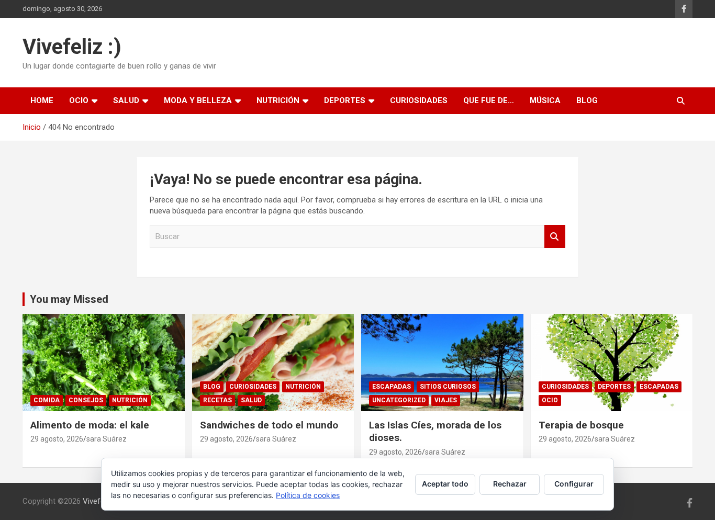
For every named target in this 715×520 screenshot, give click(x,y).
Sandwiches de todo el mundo (269, 425)
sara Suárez (106, 439)
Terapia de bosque (581, 425)
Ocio (78, 100)
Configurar (574, 483)
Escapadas (391, 386)
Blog (587, 100)
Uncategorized (399, 400)
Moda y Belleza (198, 100)
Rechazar (510, 483)
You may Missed (69, 299)
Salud (126, 100)
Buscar (554, 236)
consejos (86, 400)
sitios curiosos (448, 386)
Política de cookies (308, 495)
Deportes (344, 100)
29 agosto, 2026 (56, 439)
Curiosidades (419, 100)
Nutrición (277, 100)
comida (46, 400)
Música (545, 100)
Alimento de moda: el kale (89, 425)
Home (41, 100)
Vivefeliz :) (72, 47)
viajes (445, 400)
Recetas (217, 400)
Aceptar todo (445, 483)
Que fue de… (488, 100)
